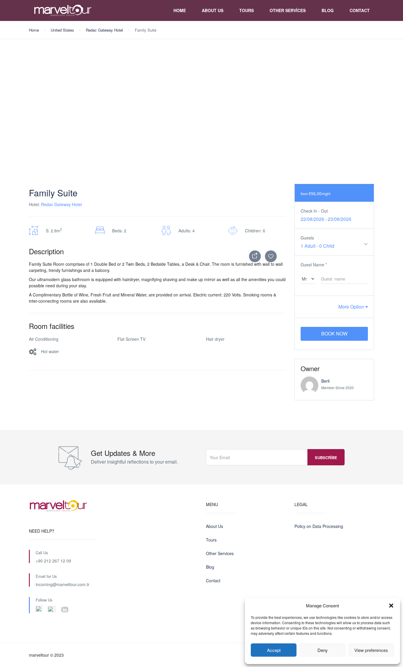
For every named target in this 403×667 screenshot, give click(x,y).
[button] (391, 606)
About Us (212, 10)
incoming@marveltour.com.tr (62, 584)
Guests (307, 238)
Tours (246, 10)
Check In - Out (314, 211)
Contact (360, 10)
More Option (351, 306)
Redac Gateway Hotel (104, 30)
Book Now (334, 333)
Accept (274, 650)
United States (62, 30)
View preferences (371, 650)
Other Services (288, 10)
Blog (328, 10)
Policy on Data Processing (318, 526)
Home (179, 10)
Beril (325, 381)
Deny (322, 650)
